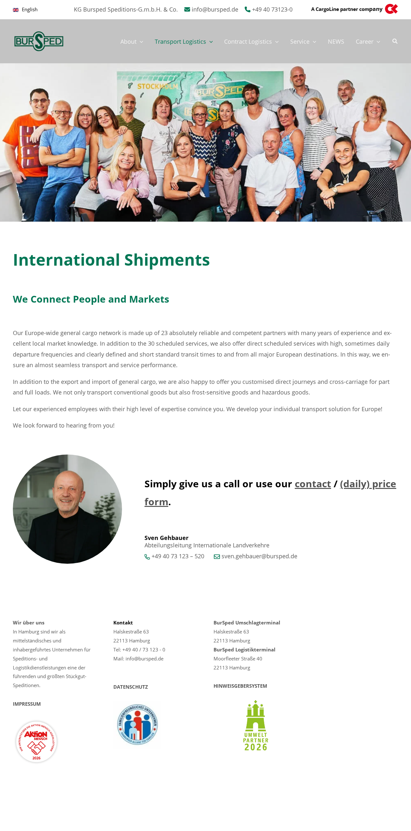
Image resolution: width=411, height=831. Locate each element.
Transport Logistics (180, 41)
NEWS (336, 41)
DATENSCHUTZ (130, 687)
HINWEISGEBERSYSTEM (240, 686)
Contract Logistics (248, 41)
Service (300, 41)
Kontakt (123, 622)
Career (364, 41)
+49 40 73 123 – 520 (178, 556)
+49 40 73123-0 (272, 9)
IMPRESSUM (27, 704)
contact (313, 483)
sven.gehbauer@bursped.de (259, 556)
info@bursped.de (215, 9)
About (128, 41)
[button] (139, 41)
